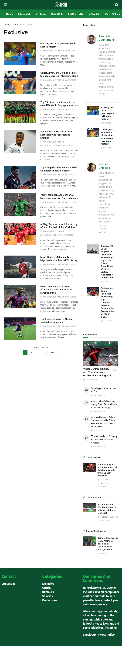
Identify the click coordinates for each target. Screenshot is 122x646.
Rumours (57, 14)
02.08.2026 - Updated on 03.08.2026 (104, 483)
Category (16, 24)
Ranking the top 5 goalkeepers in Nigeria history (107, 113)
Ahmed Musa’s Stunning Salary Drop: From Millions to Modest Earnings (104, 404)
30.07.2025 (71, 80)
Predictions (76, 14)
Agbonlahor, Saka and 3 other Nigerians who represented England (56, 134)
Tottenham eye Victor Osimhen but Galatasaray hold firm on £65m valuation (107, 470)
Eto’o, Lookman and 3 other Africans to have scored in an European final (56, 289)
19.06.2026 (103, 553)
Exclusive (24, 14)
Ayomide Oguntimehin (53, 51)
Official (41, 14)
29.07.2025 (71, 109)
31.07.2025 (71, 51)
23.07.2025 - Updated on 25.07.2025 (57, 145)
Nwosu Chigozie (104, 166)
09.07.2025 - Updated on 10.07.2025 (57, 235)
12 (44, 352)
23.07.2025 (71, 175)
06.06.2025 (107, 321)
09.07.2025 (71, 264)
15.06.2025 (107, 281)
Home (9, 14)
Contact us (112, 14)
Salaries (94, 14)
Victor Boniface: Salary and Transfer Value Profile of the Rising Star (97, 372)
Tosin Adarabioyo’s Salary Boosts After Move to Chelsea (104, 439)
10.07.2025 (71, 202)
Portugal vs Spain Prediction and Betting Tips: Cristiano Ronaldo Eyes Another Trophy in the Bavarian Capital (107, 302)
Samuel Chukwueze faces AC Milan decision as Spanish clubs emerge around (108, 544)
